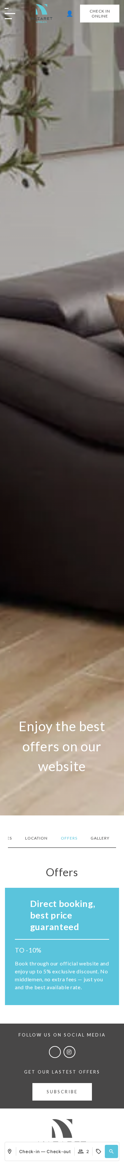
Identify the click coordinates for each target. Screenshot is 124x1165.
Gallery (100, 838)
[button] (111, 1151)
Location (36, 838)
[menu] (15, 14)
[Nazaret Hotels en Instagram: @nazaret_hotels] (69, 1052)
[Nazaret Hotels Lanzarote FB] (55, 1052)
